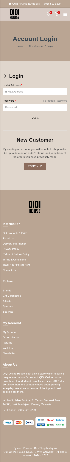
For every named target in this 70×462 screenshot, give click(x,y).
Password (8, 100)
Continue (35, 166)
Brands (7, 290)
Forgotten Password (55, 100)
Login (50, 46)
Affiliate (7, 301)
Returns (7, 342)
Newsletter (9, 353)
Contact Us (9, 270)
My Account (9, 332)
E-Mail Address (12, 85)
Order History (11, 337)
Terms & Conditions (14, 259)
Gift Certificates (12, 295)
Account (38, 46)
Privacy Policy (11, 248)
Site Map (8, 311)
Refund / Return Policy (16, 254)
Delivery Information (15, 243)
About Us (8, 238)
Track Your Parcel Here (16, 264)
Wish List (8, 347)
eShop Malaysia (47, 448)
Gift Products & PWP (15, 233)
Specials (8, 306)
